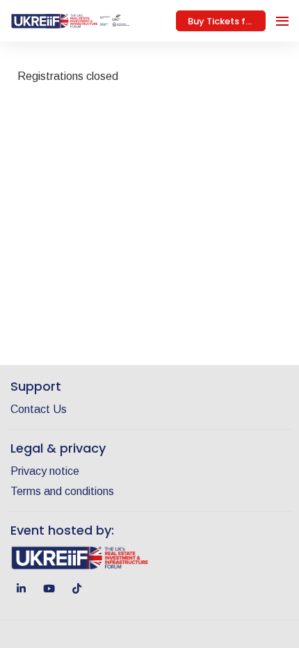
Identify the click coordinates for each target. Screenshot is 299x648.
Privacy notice (44, 471)
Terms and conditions (62, 491)
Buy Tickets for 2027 (227, 21)
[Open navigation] (282, 20)
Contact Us (38, 409)
